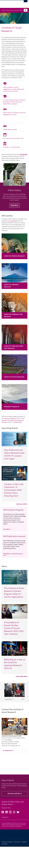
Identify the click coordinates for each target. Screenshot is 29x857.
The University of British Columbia (11, 3)
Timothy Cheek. (17, 422)
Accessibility (4, 844)
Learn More (6, 529)
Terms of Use (17, 842)
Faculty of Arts (6, 808)
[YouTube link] (11, 812)
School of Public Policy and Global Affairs (12, 10)
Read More (14, 205)
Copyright (24, 842)
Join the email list (13, 793)
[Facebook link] (3, 812)
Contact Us (5, 817)
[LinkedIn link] (7, 812)
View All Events (21, 504)
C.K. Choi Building (12, 221)
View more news (21, 676)
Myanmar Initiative (9, 418)
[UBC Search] (25, 2)
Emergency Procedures (7, 842)
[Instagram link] (14, 812)
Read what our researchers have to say (13, 554)
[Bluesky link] (18, 812)
